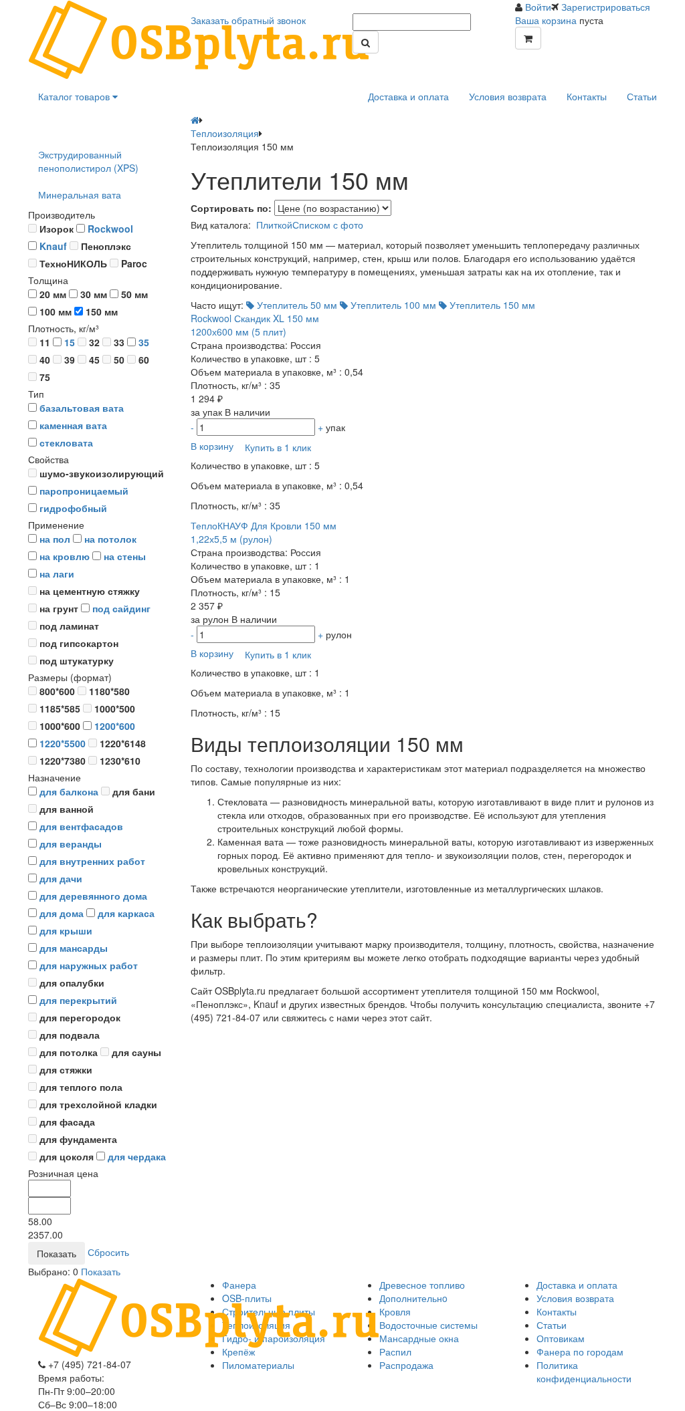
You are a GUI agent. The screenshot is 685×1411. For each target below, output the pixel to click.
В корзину (212, 445)
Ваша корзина (546, 20)
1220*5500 (62, 743)
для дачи (60, 878)
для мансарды (73, 947)
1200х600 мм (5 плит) (255, 324)
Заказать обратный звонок (248, 20)
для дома (61, 913)
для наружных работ (88, 965)
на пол (54, 538)
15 (69, 342)
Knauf (53, 246)
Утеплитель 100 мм (392, 304)
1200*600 (114, 726)
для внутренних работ (92, 861)
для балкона (68, 791)
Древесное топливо (422, 1284)
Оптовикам (560, 1338)
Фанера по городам (579, 1351)
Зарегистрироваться (605, 6)
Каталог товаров (75, 96)
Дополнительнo (413, 1298)
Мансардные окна (419, 1338)
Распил (395, 1351)
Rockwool (110, 228)
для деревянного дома (93, 895)
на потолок (110, 538)
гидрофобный (73, 508)
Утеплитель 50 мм (295, 304)
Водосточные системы (428, 1324)
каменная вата (73, 425)
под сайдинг (121, 608)
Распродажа (406, 1365)
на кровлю (64, 556)
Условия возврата (508, 96)
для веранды (70, 843)
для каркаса (126, 913)
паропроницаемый (83, 490)
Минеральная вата (79, 194)
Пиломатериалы (258, 1365)
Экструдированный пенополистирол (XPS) (88, 161)
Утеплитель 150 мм (491, 304)
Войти (538, 6)
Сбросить (108, 1251)
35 (143, 342)
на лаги (56, 573)
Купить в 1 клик (278, 447)
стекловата (66, 442)
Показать (100, 1271)
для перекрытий (78, 1000)
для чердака (137, 1156)
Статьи (642, 96)
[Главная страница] (195, 119)
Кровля (395, 1311)
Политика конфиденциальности (583, 1371)
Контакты (587, 96)
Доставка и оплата (408, 96)
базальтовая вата (81, 407)
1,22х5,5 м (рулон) (263, 532)
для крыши (65, 930)
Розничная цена (63, 1173)
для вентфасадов (81, 826)
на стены (125, 556)
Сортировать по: (231, 208)
